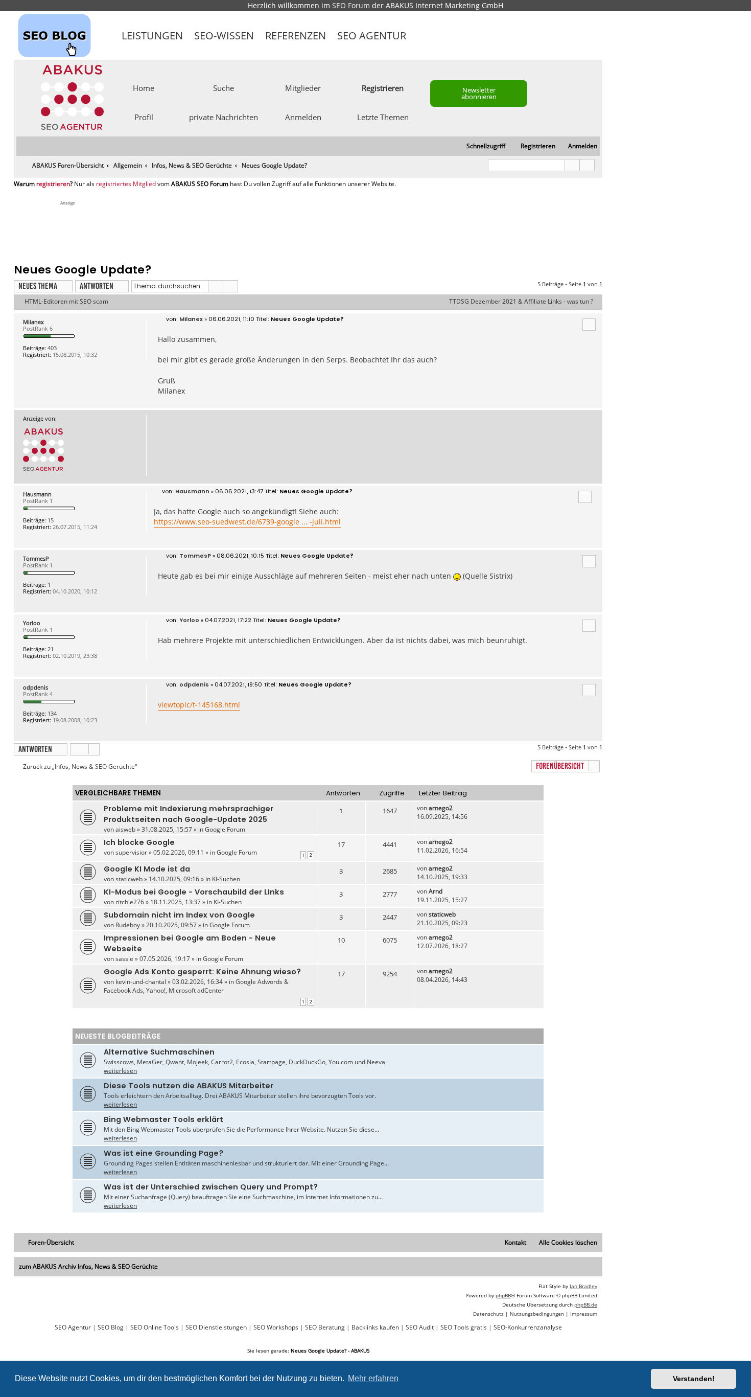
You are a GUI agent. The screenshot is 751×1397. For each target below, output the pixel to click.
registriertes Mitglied (126, 184)
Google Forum (225, 829)
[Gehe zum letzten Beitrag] (457, 808)
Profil (143, 116)
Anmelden (303, 116)
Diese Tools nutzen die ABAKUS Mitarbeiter (188, 1086)
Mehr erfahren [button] (373, 1378)
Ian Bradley (583, 1286)
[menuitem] (578, 146)
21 (51, 649)
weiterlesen (120, 1070)
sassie (124, 958)
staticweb (129, 879)
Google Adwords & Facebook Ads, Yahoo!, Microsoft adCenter (196, 986)
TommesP (36, 558)
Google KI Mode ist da (147, 869)
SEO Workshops (275, 1327)
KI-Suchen (226, 879)
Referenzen (295, 35)
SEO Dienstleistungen (216, 1327)
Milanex (33, 321)
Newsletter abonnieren (479, 93)
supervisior (131, 852)
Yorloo (31, 623)
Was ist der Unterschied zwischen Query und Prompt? (211, 1187)
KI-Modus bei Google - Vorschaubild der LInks (194, 892)
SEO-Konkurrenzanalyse (528, 1327)
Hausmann (37, 494)
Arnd (435, 891)
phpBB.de (585, 1304)
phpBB (503, 1295)
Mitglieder (303, 87)
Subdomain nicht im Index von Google (179, 915)
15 (51, 520)
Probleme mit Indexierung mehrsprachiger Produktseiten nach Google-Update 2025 (188, 814)
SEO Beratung (325, 1327)
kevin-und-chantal (140, 981)
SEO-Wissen (224, 35)
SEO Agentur (371, 35)
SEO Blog (111, 1327)
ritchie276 (129, 902)
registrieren (53, 184)
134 (52, 713)
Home (143, 87)
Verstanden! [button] (694, 1379)
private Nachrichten (223, 116)
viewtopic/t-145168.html (199, 704)
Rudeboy (127, 925)
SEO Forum (351, 5)
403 (52, 348)
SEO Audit (420, 1327)
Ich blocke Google (139, 842)
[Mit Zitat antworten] (589, 324)
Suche (223, 87)
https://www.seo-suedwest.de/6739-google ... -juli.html (247, 521)
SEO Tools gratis (463, 1327)
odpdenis (35, 687)
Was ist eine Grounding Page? (163, 1153)
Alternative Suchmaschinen (159, 1052)
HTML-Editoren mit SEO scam (66, 301)
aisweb (125, 829)
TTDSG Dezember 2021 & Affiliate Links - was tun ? (521, 301)
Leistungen (152, 35)
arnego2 (441, 808)
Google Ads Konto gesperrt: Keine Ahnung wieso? (202, 972)
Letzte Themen (383, 116)
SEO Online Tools (154, 1327)
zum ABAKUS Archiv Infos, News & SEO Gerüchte (88, 1266)
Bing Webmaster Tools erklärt (163, 1119)
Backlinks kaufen (375, 1327)
